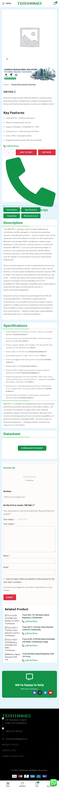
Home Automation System (23, 84)
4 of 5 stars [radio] (24, 519)
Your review (9, 523)
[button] (32, 448)
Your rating (8, 519)
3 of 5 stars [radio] (22, 519)
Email (6, 567)
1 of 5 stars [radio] (18, 519)
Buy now (46, 152)
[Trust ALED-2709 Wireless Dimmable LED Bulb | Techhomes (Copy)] (12, 645)
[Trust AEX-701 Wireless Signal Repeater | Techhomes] (12, 619)
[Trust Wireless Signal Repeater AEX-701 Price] (12, 657)
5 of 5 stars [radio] (26, 519)
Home (6, 84)
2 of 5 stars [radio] (20, 519)
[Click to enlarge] (7, 59)
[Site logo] (29, 3)
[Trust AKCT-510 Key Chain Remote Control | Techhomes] (12, 631)
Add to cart (26, 152)
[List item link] (29, 731)
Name (6, 555)
